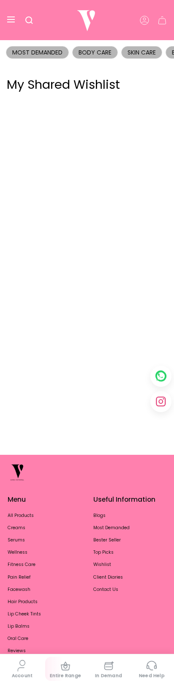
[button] (29, 20)
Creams (16, 528)
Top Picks (103, 552)
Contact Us (105, 589)
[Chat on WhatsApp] (160, 376)
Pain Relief (19, 577)
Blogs (99, 515)
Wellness (17, 552)
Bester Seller (107, 540)
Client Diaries (108, 577)
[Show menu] (11, 20)
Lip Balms (19, 626)
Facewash (19, 589)
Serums (16, 540)
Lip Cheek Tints (24, 614)
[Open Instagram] (160, 401)
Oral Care (18, 638)
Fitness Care (21, 564)
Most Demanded (37, 52)
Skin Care (142, 52)
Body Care (95, 52)
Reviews (17, 651)
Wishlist (102, 564)
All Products (21, 515)
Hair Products (23, 602)
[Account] (144, 20)
